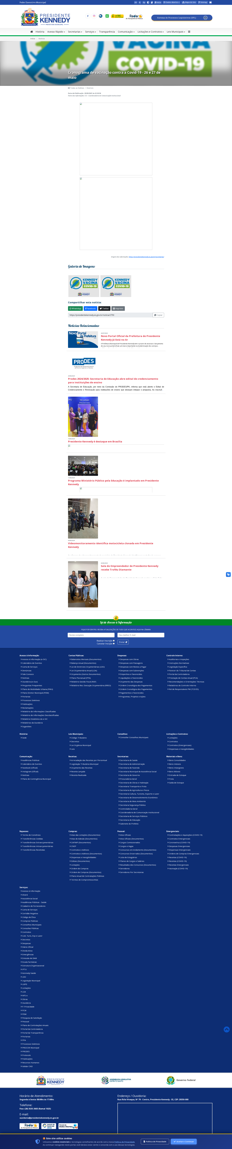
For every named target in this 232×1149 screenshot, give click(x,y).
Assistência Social (30, 898)
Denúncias (26, 670)
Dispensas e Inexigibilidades (181, 749)
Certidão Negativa (30, 913)
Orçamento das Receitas (81, 768)
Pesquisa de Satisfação (32, 1018)
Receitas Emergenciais (179, 865)
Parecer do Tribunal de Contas (182, 670)
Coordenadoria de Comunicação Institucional (139, 812)
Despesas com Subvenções (132, 670)
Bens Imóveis (175, 764)
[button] (189, 2)
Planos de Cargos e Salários (132, 861)
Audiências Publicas (30, 760)
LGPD (24, 984)
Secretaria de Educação (130, 820)
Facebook (91, 308)
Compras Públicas (30, 921)
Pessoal (25, 1021)
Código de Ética (29, 917)
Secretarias (74, 31)
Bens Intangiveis (176, 768)
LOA (24, 992)
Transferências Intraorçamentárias (37, 846)
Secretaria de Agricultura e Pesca (134, 790)
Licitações (173, 737)
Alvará (25, 895)
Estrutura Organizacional (33, 965)
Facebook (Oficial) (30, 768)
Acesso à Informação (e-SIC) (34, 659)
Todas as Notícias (77, 88)
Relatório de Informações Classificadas (39, 711)
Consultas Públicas (30, 928)
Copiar (159, 315)
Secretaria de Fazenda (129, 768)
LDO (24, 977)
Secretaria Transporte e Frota (133, 786)
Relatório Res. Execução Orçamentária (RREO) (91, 685)
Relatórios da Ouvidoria (32, 722)
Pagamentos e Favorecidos (132, 693)
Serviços (89, 31)
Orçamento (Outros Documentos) (86, 674)
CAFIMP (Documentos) (81, 842)
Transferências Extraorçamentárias (37, 842)
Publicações (27, 704)
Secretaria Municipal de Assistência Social (138, 771)
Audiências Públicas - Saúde (34, 902)
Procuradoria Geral (128, 779)
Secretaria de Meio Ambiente (133, 801)
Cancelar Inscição (104, 643)
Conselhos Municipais (31, 924)
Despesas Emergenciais (179, 846)
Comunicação (125, 31)
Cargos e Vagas (126, 846)
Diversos (90, 88)
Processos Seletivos (31, 700)
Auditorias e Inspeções (179, 659)
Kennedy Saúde (29, 973)
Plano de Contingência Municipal (36, 779)
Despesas (26, 943)
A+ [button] (136, 2)
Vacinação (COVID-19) (178, 868)
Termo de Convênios (31, 835)
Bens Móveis (174, 771)
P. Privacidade (28, 1006)
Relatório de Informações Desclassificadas (40, 715)
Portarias (26, 696)
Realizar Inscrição (104, 640)
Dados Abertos (171, 2)
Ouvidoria (26, 1003)
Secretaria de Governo (130, 775)
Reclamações (27, 708)
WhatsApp (76, 308)
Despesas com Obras (129, 659)
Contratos (173, 741)
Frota (171, 779)
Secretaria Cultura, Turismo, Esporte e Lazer (139, 794)
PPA (24, 1040)
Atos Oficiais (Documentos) (132, 838)
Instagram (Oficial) (30, 771)
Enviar (122, 642)
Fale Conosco (28, 674)
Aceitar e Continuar (185, 1141)
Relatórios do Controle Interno (182, 685)
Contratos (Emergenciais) (180, 745)
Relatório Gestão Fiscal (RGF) (83, 681)
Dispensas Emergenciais (180, 850)
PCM (24, 1010)
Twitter (105, 308)
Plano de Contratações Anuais (35, 1025)
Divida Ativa (27, 950)
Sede (24, 737)
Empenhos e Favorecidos (131, 674)
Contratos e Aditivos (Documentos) (86, 853)
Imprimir (119, 308)
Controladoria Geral (128, 809)
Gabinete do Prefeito (129, 823)
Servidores (125, 868)
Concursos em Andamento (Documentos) (138, 850)
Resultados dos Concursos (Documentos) (138, 865)
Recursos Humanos (30, 1062)
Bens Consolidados (177, 760)
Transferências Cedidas (32, 838)
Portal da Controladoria (179, 674)
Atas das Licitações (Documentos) (85, 835)
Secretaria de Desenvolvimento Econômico (139, 797)
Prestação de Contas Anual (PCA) (183, 678)
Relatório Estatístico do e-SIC (35, 719)
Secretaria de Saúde (129, 760)
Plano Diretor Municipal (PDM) (35, 693)
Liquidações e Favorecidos (131, 678)
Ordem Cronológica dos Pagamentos (136, 685)
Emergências (28, 954)
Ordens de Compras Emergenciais (184, 853)
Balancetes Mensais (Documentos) (86, 659)
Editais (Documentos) (80, 861)
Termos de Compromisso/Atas (84, 880)
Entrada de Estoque (177, 775)
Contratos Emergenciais (179, 838)
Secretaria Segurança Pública (132, 805)
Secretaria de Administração (132, 764)
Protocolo (26, 1055)
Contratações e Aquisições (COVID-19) (185, 835)
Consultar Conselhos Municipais (134, 737)
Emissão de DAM (29, 958)
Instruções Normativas (179, 663)
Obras (25, 999)
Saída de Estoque (176, 782)
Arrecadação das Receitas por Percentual (89, 760)
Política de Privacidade (124, 1142)
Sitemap (203, 2)
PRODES (26, 1051)
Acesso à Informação (31, 891)
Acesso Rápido (55, 31)
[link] (152, 2)
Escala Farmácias (29, 962)
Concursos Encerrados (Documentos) (136, 853)
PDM (24, 1014)
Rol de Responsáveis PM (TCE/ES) (184, 689)
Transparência (107, 31)
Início (32, 38)
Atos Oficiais (125, 835)
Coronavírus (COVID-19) (179, 842)
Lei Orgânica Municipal (81, 745)
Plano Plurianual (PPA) (81, 678)
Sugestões (26, 726)
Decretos (75, 741)
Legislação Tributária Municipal (84, 764)
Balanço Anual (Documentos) (83, 663)
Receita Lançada (78, 771)
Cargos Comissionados (130, 842)
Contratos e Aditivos (80, 850)
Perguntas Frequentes (32, 685)
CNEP (73, 846)
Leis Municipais (175, 31)
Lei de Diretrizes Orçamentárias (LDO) (88, 667)
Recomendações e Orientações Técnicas (186, 681)
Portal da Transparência (32, 1033)
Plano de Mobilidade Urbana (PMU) (37, 689)
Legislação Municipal (31, 980)
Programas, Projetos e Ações (132, 696)
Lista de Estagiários (128, 857)
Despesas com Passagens (131, 663)
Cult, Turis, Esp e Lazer (32, 936)
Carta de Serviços (29, 667)
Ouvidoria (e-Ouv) (30, 681)
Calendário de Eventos (32, 663)
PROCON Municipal (30, 1047)
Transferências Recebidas (33, 850)
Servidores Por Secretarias (132, 872)
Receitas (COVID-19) (178, 857)
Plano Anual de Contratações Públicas (87, 876)
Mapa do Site (190, 2)
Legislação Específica (178, 667)
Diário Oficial (27, 947)
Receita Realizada (78, 775)
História (40, 31)
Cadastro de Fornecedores (33, 906)
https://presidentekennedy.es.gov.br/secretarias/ (146, 257)
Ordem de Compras (79, 868)
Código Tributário (79, 737)
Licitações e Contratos (150, 31)
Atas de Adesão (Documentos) (84, 838)
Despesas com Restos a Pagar (133, 667)
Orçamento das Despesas (131, 681)
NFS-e (25, 995)
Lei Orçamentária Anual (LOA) (84, 670)
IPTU (24, 969)
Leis (73, 749)
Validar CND (27, 1066)
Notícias (25, 678)
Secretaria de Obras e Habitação (134, 782)
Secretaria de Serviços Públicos (133, 816)
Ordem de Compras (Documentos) (86, 872)
